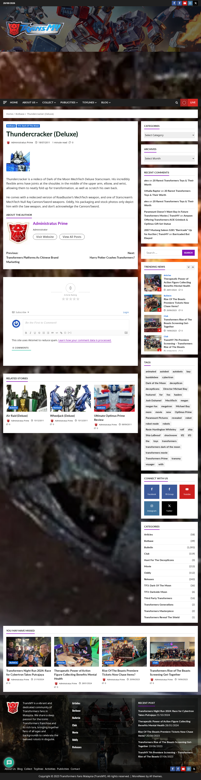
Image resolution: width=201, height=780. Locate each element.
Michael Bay (183, 406)
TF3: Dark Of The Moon (28, 125)
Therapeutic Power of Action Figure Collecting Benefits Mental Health (152, 281)
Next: (112, 255)
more (149, 412)
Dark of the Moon (156, 383)
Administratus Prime (22, 142)
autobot (164, 371)
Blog (104, 102)
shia (190, 429)
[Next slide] (193, 267)
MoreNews (138, 776)
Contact (75, 769)
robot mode (152, 424)
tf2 (182, 435)
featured (150, 395)
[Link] (61, 333)
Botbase (11, 125)
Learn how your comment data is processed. (84, 340)
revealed (177, 418)
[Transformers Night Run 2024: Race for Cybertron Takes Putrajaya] (28, 652)
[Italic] (30, 333)
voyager (150, 464)
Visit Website (45, 237)
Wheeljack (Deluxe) (62, 416)
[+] (69, 332)
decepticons (152, 389)
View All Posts (72, 237)
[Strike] (39, 333)
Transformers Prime (157, 458)
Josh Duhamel (153, 400)
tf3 (189, 435)
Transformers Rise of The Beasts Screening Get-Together (152, 322)
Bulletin (167, 295)
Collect (47, 102)
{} (65, 332)
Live (193, 102)
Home (14, 102)
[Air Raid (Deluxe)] (26, 398)
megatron (166, 406)
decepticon (176, 383)
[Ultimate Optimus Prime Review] (114, 398)
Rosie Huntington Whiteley (161, 429)
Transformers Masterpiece (159, 611)
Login (125, 312)
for (161, 395)
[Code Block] (57, 333)
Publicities (67, 102)
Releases (149, 579)
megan (184, 400)
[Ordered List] (43, 333)
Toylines (88, 102)
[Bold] (26, 333)
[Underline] (35, 333)
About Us (28, 102)
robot (188, 418)
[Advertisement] (100, 75)
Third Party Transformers (158, 598)
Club (166, 315)
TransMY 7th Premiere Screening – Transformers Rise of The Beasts (152, 342)
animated (151, 371)
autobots (178, 371)
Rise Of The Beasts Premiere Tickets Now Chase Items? (152, 302)
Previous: (32, 258)
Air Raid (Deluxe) (17, 416)
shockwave (170, 435)
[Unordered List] (48, 333)
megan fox (151, 406)
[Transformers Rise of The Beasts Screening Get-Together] (172, 652)
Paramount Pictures (157, 418)
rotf (182, 429)
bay (188, 371)
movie (158, 412)
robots (166, 424)
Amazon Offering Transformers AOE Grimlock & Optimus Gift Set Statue (168, 219)
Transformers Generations (158, 604)
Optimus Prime (183, 412)
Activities (50, 769)
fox (168, 395)
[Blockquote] (52, 333)
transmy (176, 458)
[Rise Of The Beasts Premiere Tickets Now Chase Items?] (124, 652)
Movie (147, 566)
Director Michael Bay (175, 389)
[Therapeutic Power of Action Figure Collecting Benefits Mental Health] (76, 652)
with (160, 464)
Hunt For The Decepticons (159, 560)
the (147, 441)
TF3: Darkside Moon (155, 592)
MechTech (171, 400)
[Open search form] (177, 103)
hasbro (178, 395)
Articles (167, 274)
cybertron (167, 377)
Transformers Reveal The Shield (161, 617)
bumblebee (152, 377)
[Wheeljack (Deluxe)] (70, 398)
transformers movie (157, 453)
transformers (169, 441)
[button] (5, 102)
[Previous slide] (188, 267)
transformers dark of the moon (163, 447)
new (168, 412)
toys (155, 441)
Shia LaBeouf (153, 435)
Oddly (147, 573)
